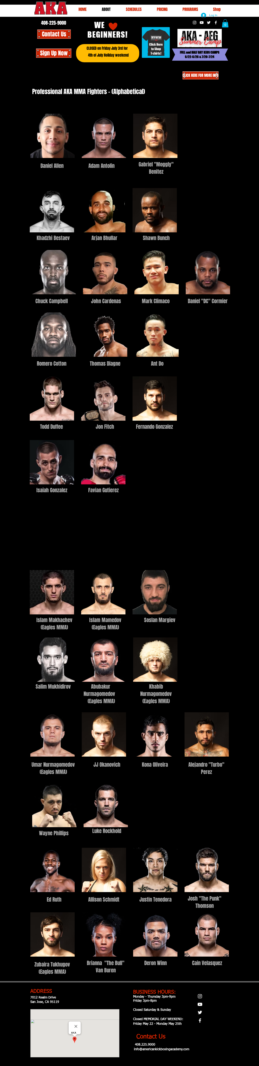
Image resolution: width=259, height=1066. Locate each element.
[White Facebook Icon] (215, 22)
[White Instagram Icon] (194, 22)
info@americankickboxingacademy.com (161, 1049)
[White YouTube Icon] (201, 22)
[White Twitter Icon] (208, 22)
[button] (133, 9)
